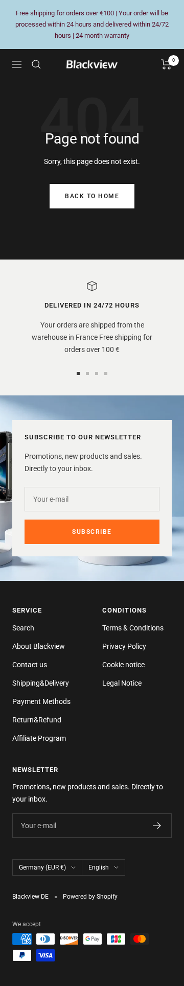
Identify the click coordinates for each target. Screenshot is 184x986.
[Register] (157, 825)
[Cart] (166, 64)
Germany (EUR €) (42, 867)
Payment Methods (41, 701)
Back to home (92, 196)
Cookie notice (123, 665)
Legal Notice (122, 683)
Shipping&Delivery (40, 683)
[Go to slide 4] (105, 373)
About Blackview (38, 646)
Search (23, 628)
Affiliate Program (39, 738)
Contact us (29, 665)
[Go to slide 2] (87, 373)
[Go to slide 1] (78, 373)
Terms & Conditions (133, 628)
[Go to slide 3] (96, 373)
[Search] (36, 64)
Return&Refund (36, 720)
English (98, 867)
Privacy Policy (124, 646)
